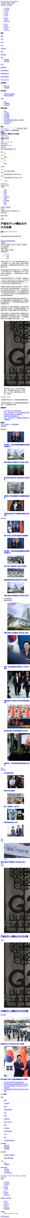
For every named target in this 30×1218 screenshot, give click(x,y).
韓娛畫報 (6, 61)
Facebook (6, 27)
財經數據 (6, 87)
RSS (5, 101)
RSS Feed (6, 30)
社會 (2, 45)
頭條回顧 (3, 67)
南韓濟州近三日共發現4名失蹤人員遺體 (12, 1044)
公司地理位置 (8, 121)
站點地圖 (6, 105)
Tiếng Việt (7, 1195)
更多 (2, 768)
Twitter (6, 28)
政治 (2, 39)
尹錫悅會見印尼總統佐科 (11, 416)
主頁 (2, 1094)
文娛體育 (3, 48)
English (6, 1187)
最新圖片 (6, 59)
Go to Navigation (13, 1)
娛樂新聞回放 (5, 73)
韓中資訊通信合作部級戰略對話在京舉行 (16, 1084)
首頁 (5, 111)
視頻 (2, 64)
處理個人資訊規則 (6, 1198)
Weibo (5, 24)
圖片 (2, 57)
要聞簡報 (6, 1149)
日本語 (6, 1189)
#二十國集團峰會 (14, 130)
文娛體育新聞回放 (9, 1140)
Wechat (6, 25)
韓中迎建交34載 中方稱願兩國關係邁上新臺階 (14, 1079)
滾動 (2, 36)
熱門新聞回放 (5, 70)
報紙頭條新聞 (5, 76)
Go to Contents (5, 1)
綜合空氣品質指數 (6, 149)
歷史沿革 (6, 118)
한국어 (6, 1185)
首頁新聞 (3, 1014)
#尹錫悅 (6, 130)
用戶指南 (6, 123)
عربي (5, 1190)
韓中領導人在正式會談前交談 (12, 411)
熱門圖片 (3, 770)
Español (6, 1192)
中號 (7, 256)
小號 (7, 255)
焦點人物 (6, 86)
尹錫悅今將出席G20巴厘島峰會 (13, 414)
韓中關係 (3, 54)
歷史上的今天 (5, 79)
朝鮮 (2, 51)
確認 (2, 219)
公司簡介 (6, 113)
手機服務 (6, 103)
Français (6, 1193)
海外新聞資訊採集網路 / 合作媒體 (14, 120)
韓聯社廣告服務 (8, 95)
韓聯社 (3, 132)
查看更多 (6, 138)
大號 (7, 258)
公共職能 (6, 114)
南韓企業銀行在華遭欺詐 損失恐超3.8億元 (13, 862)
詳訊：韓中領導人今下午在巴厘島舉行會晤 (16, 412)
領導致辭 (6, 116)
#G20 (2, 130)
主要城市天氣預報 (9, 94)
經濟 (2, 42)
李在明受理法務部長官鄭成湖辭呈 (14, 1082)
